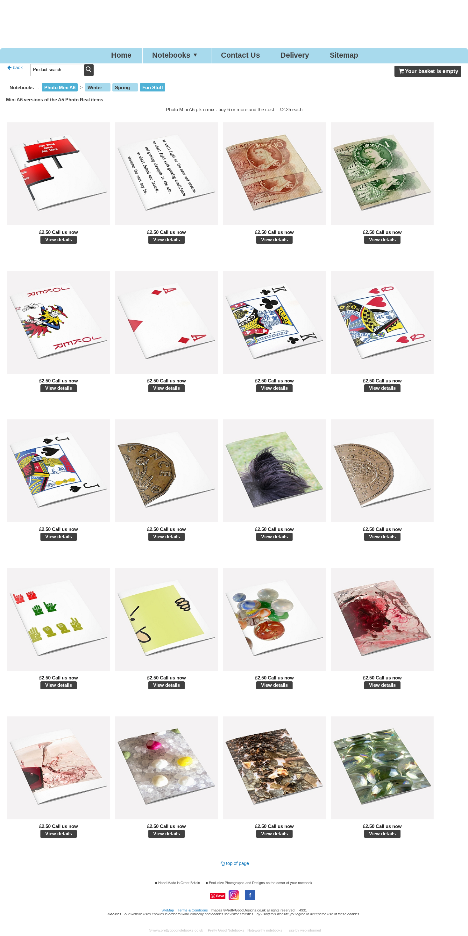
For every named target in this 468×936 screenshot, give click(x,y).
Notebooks (171, 55)
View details (58, 239)
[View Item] (58, 223)
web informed (310, 930)
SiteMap (167, 910)
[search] (89, 70)
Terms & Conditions (193, 910)
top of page (237, 863)
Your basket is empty (431, 71)
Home (121, 55)
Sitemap (344, 55)
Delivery (294, 55)
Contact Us (240, 55)
